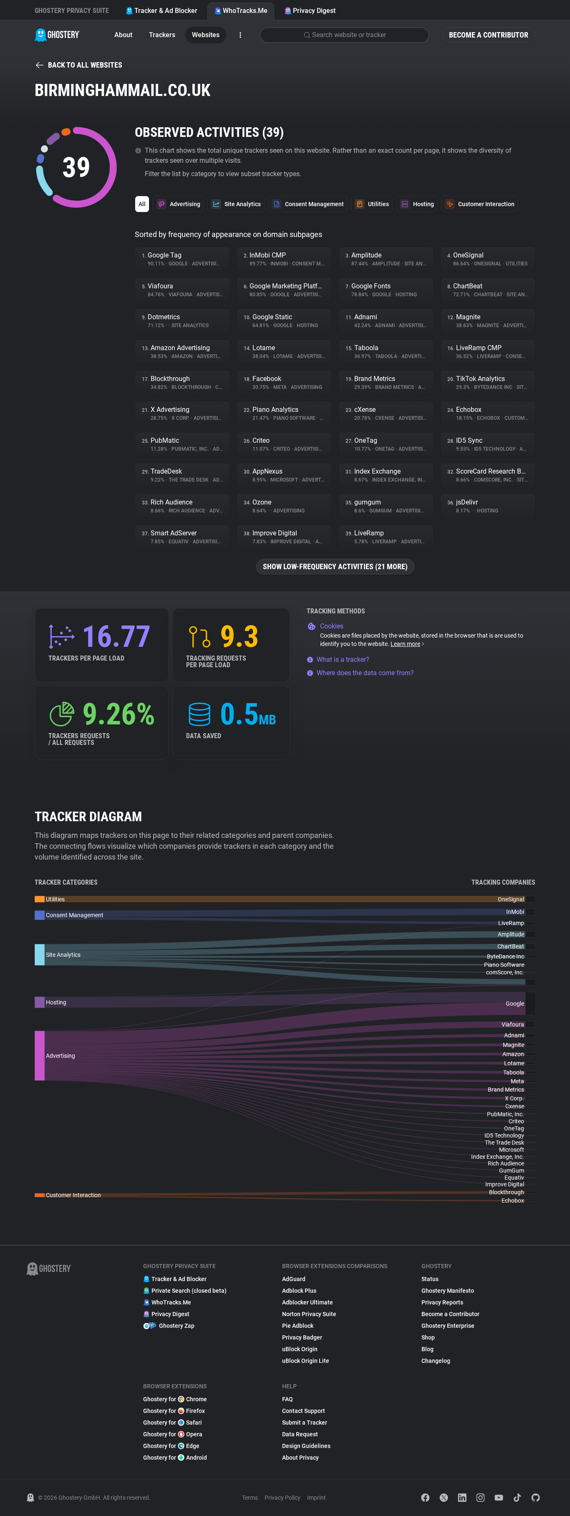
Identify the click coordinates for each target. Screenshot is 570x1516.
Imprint (316, 1497)
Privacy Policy (282, 1497)
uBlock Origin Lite (305, 1360)
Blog (427, 1349)
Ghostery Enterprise (447, 1325)
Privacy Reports (442, 1302)
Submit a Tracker (304, 1422)
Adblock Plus (299, 1290)
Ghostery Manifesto (447, 1290)
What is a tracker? (343, 659)
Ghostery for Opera (172, 1434)
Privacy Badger (302, 1337)
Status (430, 1279)
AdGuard (293, 1279)
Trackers (162, 35)
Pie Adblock (297, 1325)
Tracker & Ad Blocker (165, 11)
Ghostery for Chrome (175, 1399)
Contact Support (303, 1411)
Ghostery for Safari (172, 1422)
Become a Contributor (488, 34)
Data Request (300, 1434)
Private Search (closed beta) (189, 1290)
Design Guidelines (306, 1446)
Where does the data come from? (365, 673)
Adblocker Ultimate (307, 1302)
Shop (428, 1337)
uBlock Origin (300, 1349)
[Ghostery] (57, 35)
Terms (250, 1497)
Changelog (435, 1360)
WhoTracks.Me (245, 11)
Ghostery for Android (175, 1457)
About (123, 35)
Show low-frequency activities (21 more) (335, 566)
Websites (205, 35)
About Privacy (300, 1457)
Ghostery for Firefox (174, 1411)
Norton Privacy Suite (309, 1314)
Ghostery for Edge (171, 1446)
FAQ (287, 1399)
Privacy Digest (314, 11)
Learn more (405, 644)
